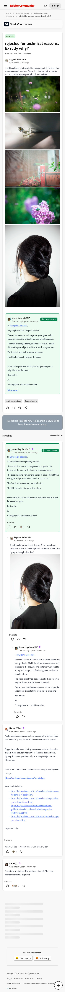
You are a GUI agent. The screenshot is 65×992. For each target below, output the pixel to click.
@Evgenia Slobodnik (18, 325)
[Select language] (45, 5)
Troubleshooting (31, 401)
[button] (5, 6)
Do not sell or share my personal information (40, 983)
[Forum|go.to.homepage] (22, 5)
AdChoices (13, 988)
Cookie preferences (13, 983)
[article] (32, 487)
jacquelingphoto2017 (21, 318)
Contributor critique (13, 401)
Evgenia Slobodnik (17, 59)
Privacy (39, 979)
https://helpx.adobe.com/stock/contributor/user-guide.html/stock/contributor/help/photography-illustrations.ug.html (31, 809)
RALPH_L (13, 863)
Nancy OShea (15, 728)
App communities (22, 13)
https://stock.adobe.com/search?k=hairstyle (25, 778)
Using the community (14, 979)
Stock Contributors (41, 13)
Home (8, 13)
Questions (10, 16)
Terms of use (29, 979)
